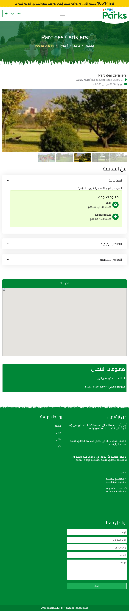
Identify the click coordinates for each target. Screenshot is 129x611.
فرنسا (77, 45)
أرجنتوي (64, 45)
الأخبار (59, 446)
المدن (59, 432)
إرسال (96, 586)
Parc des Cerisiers (44, 45)
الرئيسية (90, 45)
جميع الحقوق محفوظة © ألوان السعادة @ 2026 (64, 607)
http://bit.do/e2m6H (96, 386)
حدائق (59, 439)
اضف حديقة (15, 13)
